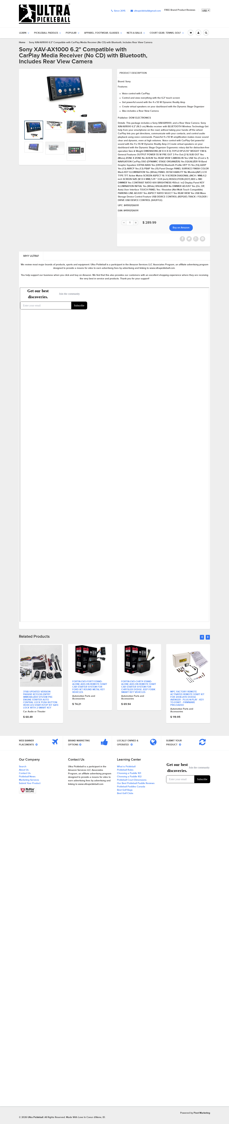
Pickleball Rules (125, 770)
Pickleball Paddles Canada (131, 786)
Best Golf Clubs (125, 793)
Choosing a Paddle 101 (129, 773)
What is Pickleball (126, 766)
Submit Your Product (29, 783)
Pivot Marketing (202, 1113)
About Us (24, 770)
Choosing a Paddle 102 (129, 776)
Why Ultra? (31, 256)
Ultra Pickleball (35, 1117)
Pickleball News (27, 776)
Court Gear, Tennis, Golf (165, 33)
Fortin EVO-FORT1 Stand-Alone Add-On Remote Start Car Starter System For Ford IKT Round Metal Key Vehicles (89, 686)
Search (22, 766)
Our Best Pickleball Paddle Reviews (136, 783)
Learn (22, 33)
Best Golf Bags (125, 790)
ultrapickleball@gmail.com (147, 11)
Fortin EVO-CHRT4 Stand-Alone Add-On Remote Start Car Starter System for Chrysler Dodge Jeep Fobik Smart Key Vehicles (138, 686)
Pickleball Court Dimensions (132, 780)
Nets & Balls (134, 33)
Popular (71, 33)
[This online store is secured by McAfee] (27, 790)
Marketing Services (29, 780)
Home (22, 42)
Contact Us (25, 773)
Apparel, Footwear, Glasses (101, 33)
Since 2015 (119, 11)
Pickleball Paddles (46, 33)
